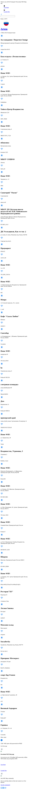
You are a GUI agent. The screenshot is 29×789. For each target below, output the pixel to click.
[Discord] (1, 788)
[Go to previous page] (1, 14)
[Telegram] (5, 788)
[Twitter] (3, 788)
